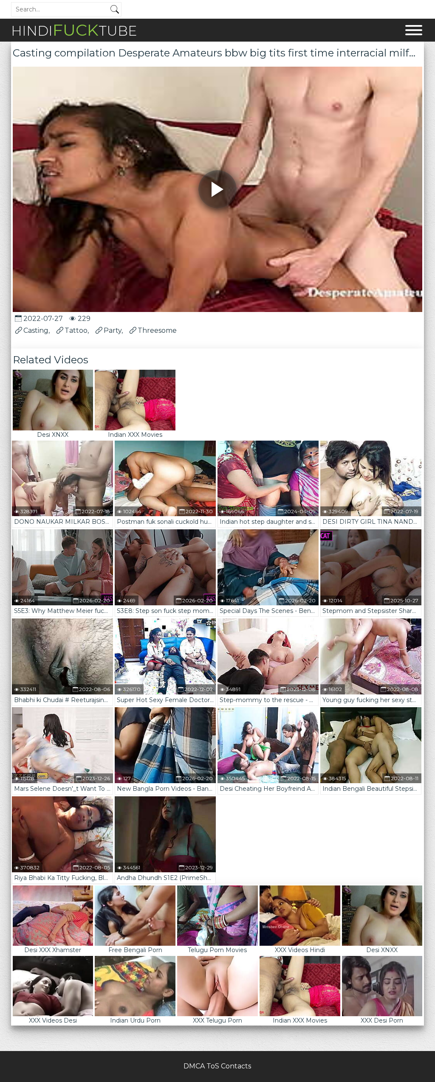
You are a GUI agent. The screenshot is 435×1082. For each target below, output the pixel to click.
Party (112, 330)
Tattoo (76, 330)
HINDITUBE (74, 30)
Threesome (157, 330)
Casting (35, 330)
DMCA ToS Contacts (217, 1066)
